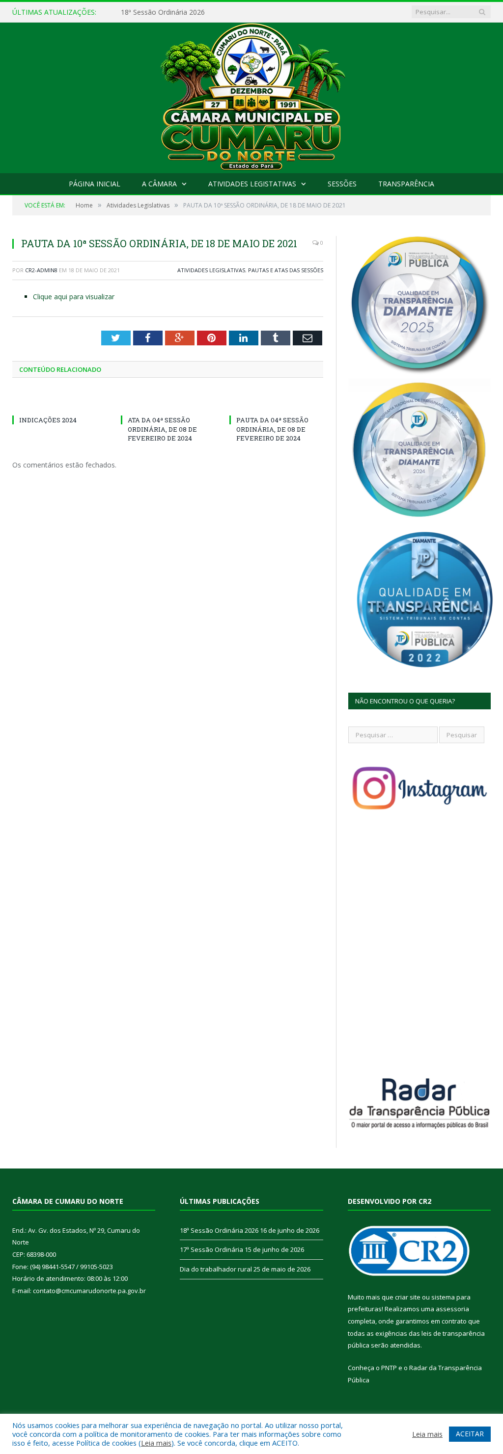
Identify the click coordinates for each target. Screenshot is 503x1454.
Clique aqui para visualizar (73, 296)
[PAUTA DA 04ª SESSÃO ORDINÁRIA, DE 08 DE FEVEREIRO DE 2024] (276, 401)
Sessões (342, 183)
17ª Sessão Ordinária (154, 12)
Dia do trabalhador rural (216, 1269)
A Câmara (159, 183)
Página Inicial (94, 183)
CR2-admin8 (41, 270)
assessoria (452, 1308)
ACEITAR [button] (470, 1433)
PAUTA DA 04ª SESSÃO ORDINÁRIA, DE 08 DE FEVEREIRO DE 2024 (272, 428)
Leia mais (156, 1443)
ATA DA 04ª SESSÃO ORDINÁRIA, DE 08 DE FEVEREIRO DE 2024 (162, 428)
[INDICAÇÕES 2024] (59, 401)
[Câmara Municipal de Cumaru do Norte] (252, 95)
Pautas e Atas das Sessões (285, 270)
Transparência (406, 183)
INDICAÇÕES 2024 (48, 419)
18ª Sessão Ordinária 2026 (219, 1230)
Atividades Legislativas (211, 270)
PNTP (389, 1367)
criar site (407, 1297)
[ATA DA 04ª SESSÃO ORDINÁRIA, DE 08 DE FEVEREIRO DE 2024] (168, 401)
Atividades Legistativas (252, 183)
